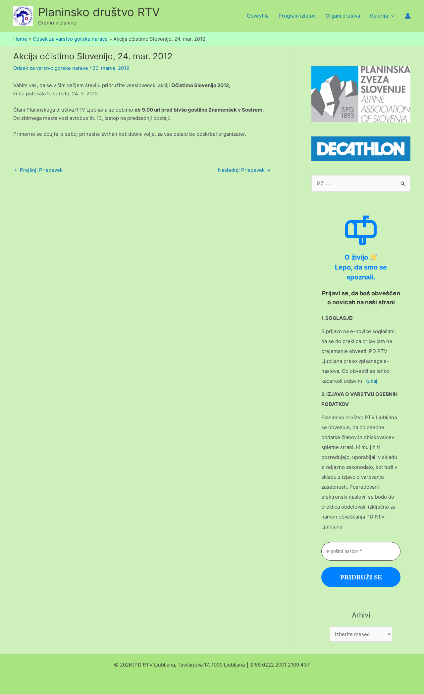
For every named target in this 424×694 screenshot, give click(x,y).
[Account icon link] (408, 16)
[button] (391, 15)
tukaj (371, 381)
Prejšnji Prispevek (38, 170)
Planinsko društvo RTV (99, 12)
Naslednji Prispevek (244, 170)
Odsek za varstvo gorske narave (50, 68)
